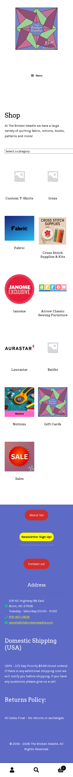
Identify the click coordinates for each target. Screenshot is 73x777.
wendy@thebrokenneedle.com (31, 622)
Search (36, 770)
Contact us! (36, 564)
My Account (12, 770)
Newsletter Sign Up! (36, 537)
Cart (56, 766)
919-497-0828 (19, 617)
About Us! (36, 515)
